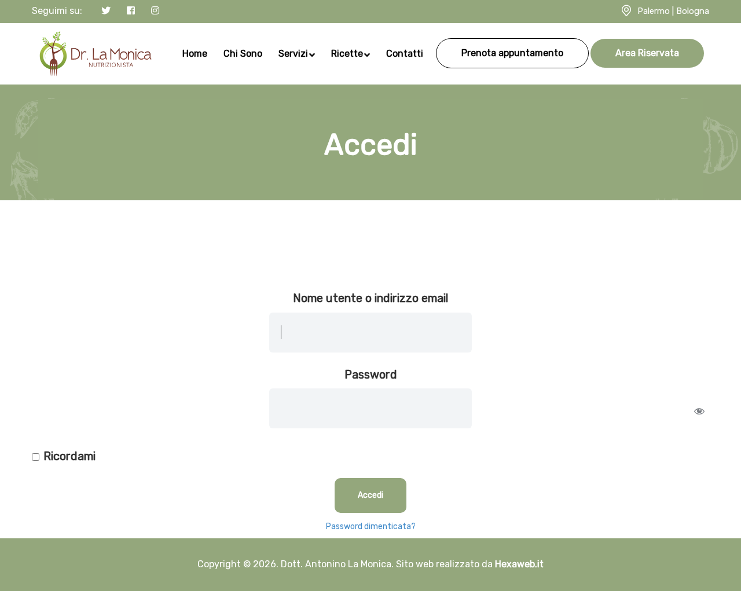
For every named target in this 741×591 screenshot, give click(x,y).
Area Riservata (647, 52)
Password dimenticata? (371, 526)
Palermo (653, 11)
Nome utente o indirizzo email (370, 298)
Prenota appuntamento (512, 52)
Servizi (293, 53)
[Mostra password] (699, 411)
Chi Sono (242, 53)
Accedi (370, 495)
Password (370, 374)
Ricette (347, 53)
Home (194, 53)
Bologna (692, 11)
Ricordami (69, 456)
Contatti (404, 53)
